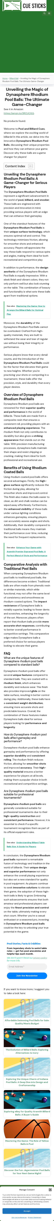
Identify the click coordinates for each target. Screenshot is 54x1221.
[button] (50, 1190)
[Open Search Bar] (44, 13)
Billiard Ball (14, 78)
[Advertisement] (27, 46)
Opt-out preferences (19, 1217)
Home (5, 78)
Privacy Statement (34, 1217)
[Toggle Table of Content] (29, 166)
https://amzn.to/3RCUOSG (19, 113)
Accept (27, 1211)
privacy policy (40, 958)
